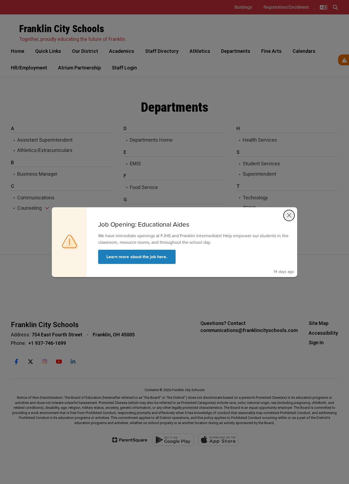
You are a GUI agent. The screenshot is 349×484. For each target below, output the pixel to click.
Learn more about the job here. (136, 257)
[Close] (289, 215)
